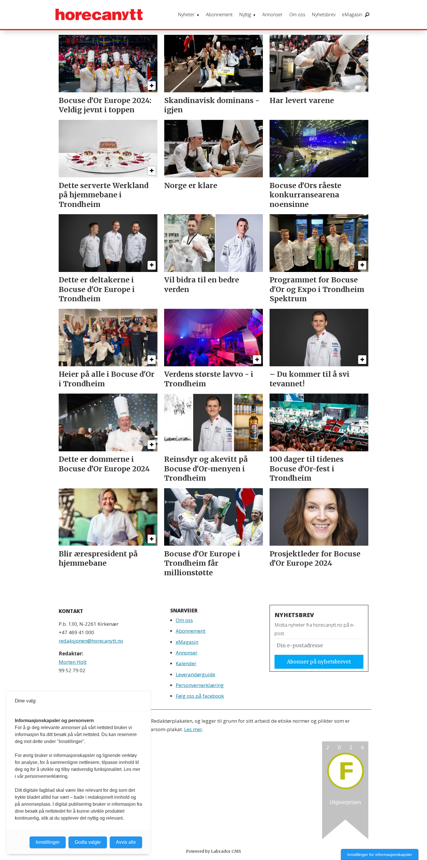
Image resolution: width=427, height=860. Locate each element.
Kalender (186, 663)
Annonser (272, 14)
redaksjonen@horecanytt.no (91, 640)
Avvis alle (126, 842)
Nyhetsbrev (324, 14)
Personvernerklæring (200, 685)
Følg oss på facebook (200, 696)
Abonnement (219, 14)
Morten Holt (73, 662)
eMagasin (352, 14)
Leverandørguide (195, 674)
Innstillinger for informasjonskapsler (379, 854)
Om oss (297, 14)
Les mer (193, 729)
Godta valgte (88, 842)
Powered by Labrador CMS (213, 851)
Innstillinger (48, 842)
